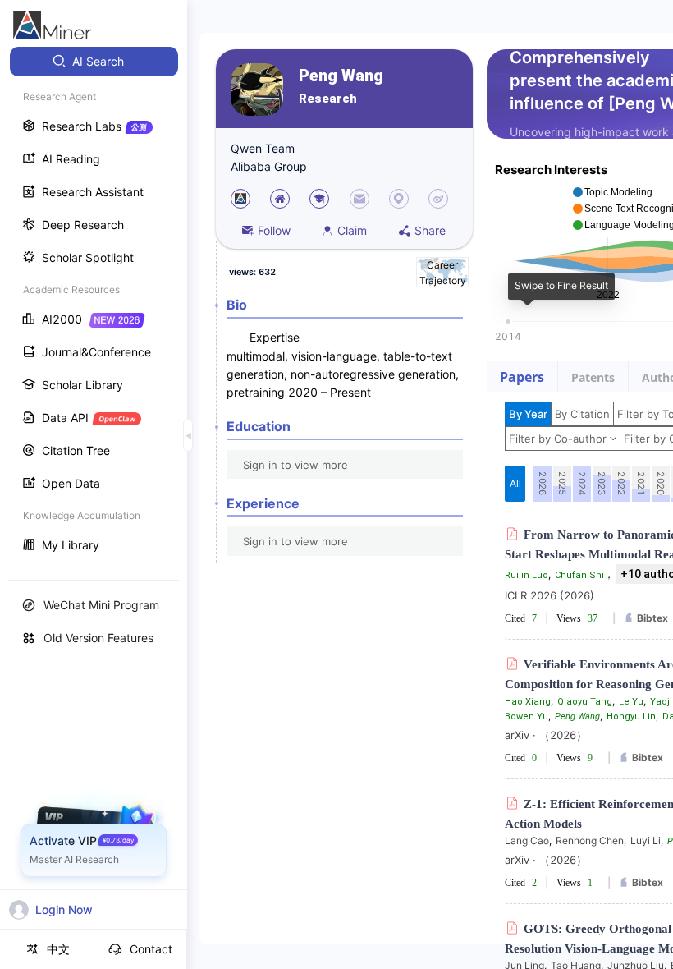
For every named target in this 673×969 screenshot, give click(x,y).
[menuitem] (94, 61)
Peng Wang (341, 76)
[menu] (93, 305)
